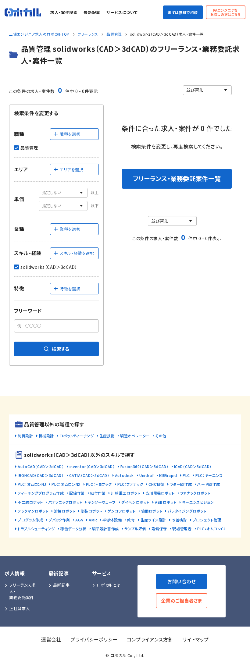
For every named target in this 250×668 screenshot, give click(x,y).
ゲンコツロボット (121, 510)
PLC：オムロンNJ (32, 484)
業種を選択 (70, 229)
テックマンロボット (33, 510)
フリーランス (88, 34)
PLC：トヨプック (99, 484)
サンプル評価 (135, 528)
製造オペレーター (135, 435)
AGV (79, 519)
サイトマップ (195, 639)
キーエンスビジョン (198, 502)
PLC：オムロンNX (66, 484)
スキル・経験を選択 (77, 253)
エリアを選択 (71, 169)
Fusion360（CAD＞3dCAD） (144, 466)
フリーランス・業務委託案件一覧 (177, 178)
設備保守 (159, 528)
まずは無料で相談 (183, 12)
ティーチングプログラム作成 (41, 493)
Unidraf (146, 475)
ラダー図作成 (181, 484)
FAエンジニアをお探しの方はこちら (225, 12)
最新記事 (92, 12)
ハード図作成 (208, 484)
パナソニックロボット (65, 502)
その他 (160, 435)
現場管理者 (181, 528)
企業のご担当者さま (181, 600)
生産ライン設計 (153, 519)
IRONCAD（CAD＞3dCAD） (41, 475)
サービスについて (122, 12)
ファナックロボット (195, 493)
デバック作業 (59, 519)
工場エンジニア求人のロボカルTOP (39, 34)
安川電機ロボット (160, 493)
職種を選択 (70, 134)
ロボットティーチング (76, 435)
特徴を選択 (70, 289)
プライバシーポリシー (93, 639)
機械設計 (46, 435)
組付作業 (98, 493)
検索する (60, 349)
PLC (186, 475)
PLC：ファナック (130, 484)
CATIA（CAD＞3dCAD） (89, 475)
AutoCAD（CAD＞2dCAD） (41, 466)
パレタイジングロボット (187, 510)
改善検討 (179, 519)
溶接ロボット (64, 510)
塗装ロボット (91, 510)
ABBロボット (165, 502)
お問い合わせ (181, 581)
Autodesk (124, 475)
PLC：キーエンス (209, 475)
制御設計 (25, 435)
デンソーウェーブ (102, 502)
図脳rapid (168, 475)
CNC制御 (156, 484)
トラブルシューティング (36, 528)
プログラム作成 (30, 519)
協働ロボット (151, 510)
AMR (93, 519)
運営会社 (51, 639)
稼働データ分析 (73, 528)
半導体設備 (112, 519)
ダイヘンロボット (135, 502)
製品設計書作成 (105, 528)
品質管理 (114, 34)
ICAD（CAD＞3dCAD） (193, 466)
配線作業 (77, 493)
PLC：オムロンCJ (211, 528)
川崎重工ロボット (125, 493)
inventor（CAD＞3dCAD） (92, 466)
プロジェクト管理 (207, 519)
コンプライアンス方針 (150, 639)
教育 (131, 519)
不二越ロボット (30, 502)
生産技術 (107, 435)
